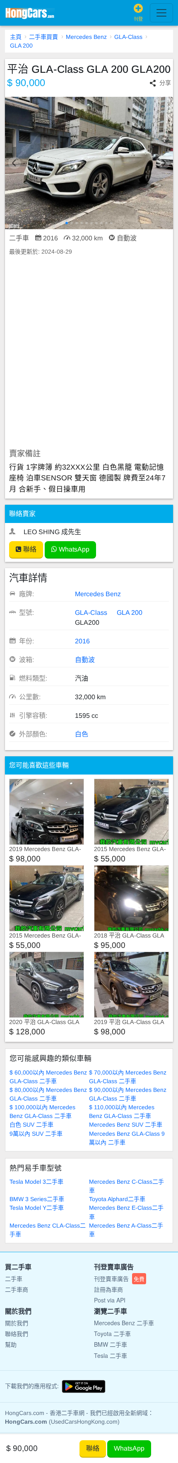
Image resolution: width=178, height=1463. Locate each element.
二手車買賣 (43, 37)
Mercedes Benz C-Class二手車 (126, 1186)
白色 (81, 734)
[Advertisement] (89, 352)
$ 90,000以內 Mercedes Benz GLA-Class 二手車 (127, 1094)
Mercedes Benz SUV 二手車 (125, 1124)
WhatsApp (73, 549)
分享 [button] (165, 82)
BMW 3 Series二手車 (37, 1199)
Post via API (109, 1300)
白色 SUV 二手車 (31, 1124)
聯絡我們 (16, 1333)
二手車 (13, 1278)
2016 (82, 641)
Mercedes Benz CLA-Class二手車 (48, 1230)
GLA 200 (21, 45)
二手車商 (16, 1289)
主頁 (16, 37)
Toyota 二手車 (112, 1333)
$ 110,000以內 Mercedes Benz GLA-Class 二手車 (121, 1111)
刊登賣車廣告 (119, 1278)
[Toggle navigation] (161, 12)
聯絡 (29, 549)
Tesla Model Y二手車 (37, 1207)
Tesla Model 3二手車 (36, 1181)
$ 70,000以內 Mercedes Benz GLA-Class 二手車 (127, 1076)
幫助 (11, 1344)
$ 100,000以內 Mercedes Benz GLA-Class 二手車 (42, 1111)
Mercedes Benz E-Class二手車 (126, 1212)
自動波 (85, 659)
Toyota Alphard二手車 (117, 1199)
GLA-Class (128, 37)
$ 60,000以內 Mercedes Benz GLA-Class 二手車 (48, 1076)
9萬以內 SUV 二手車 (36, 1133)
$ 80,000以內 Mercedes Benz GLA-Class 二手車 (48, 1094)
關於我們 (16, 1323)
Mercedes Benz (86, 37)
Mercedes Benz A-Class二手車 (126, 1230)
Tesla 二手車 (110, 1355)
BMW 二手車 (110, 1344)
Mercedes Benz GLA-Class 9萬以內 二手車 (127, 1138)
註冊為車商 (108, 1289)
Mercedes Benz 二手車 (124, 1323)
